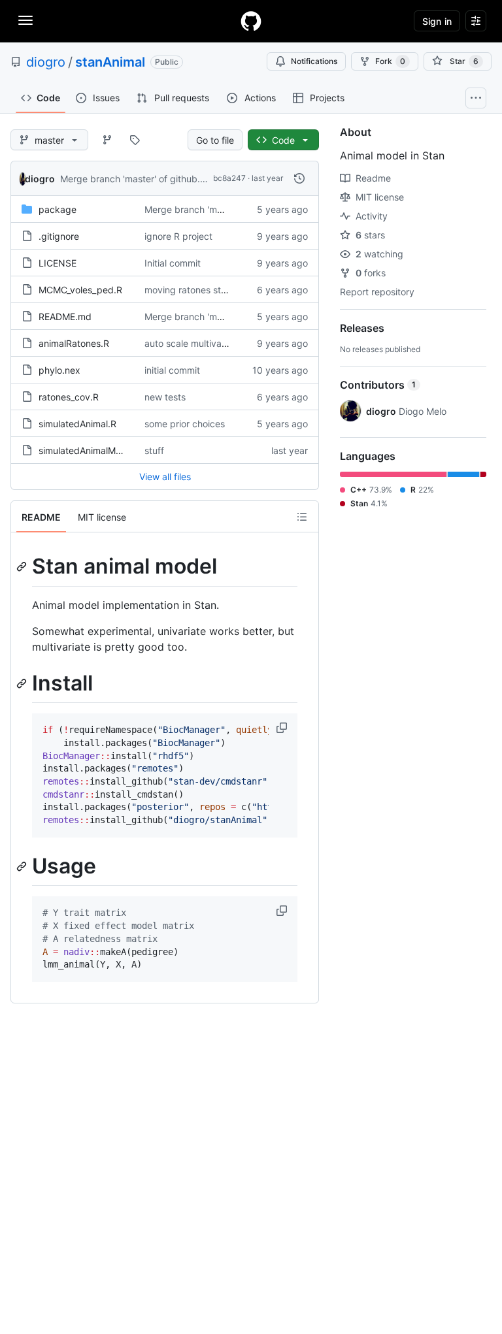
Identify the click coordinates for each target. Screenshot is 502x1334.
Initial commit (172, 262)
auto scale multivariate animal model (221, 343)
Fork (390, 61)
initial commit (172, 370)
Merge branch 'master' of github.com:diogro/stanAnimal (179, 178)
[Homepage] (251, 20)
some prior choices (184, 423)
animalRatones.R (74, 343)
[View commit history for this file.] (299, 178)
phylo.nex (59, 370)
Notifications (314, 61)
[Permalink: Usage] (23, 866)
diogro (45, 62)
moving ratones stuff (188, 289)
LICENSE (57, 262)
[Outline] (302, 516)
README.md (65, 316)
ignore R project (178, 236)
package (57, 209)
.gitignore (59, 236)
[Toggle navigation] (25, 20)
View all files (165, 476)
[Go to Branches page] (107, 139)
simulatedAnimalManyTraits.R (101, 450)
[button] (283, 728)
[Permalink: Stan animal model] (23, 566)
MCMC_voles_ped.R (80, 289)
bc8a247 (229, 178)
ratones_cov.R (69, 396)
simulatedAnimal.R (77, 423)
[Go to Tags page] (134, 139)
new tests (165, 396)
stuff (154, 450)
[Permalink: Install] (23, 683)
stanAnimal (110, 62)
